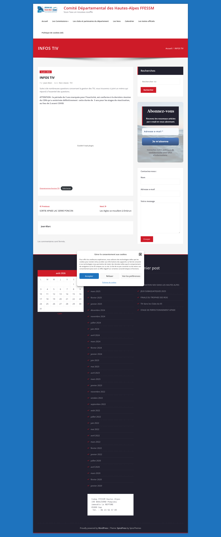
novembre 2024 (98, 316)
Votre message (148, 201)
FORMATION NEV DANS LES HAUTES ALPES (160, 285)
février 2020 (96, 479)
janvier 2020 (96, 485)
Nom (143, 177)
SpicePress (121, 528)
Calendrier (129, 21)
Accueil (45, 21)
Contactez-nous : (149, 171)
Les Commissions (59, 21)
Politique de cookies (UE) (52, 32)
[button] (140, 254)
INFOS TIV (179, 48)
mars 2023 (95, 379)
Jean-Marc (47, 83)
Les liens (117, 21)
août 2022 (95, 410)
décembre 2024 (98, 310)
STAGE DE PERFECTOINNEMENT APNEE (158, 310)
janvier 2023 (96, 385)
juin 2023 (95, 360)
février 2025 (96, 297)
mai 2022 (95, 429)
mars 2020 (95, 473)
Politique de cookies (109, 282)
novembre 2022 (98, 391)
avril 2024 (95, 335)
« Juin (59, 313)
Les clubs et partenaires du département (91, 21)
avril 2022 (95, 435)
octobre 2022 (97, 398)
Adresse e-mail (148, 189)
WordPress (103, 528)
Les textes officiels (146, 21)
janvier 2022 (96, 454)
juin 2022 (95, 423)
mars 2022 (95, 442)
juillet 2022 (96, 416)
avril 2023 (95, 373)
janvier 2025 (96, 304)
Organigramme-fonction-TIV (50, 188)
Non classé (63, 83)
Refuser (109, 276)
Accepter (89, 276)
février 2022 (96, 448)
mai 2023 (95, 366)
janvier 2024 (96, 354)
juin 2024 (95, 329)
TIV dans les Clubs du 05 (151, 303)
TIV (71, 83)
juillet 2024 (96, 322)
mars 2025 (95, 291)
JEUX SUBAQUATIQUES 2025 (153, 291)
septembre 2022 (98, 404)
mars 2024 (95, 341)
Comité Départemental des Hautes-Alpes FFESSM (109, 8)
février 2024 (96, 347)
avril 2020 (95, 467)
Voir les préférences (131, 276)
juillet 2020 (96, 460)
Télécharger (66, 188)
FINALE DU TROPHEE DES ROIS (154, 297)
